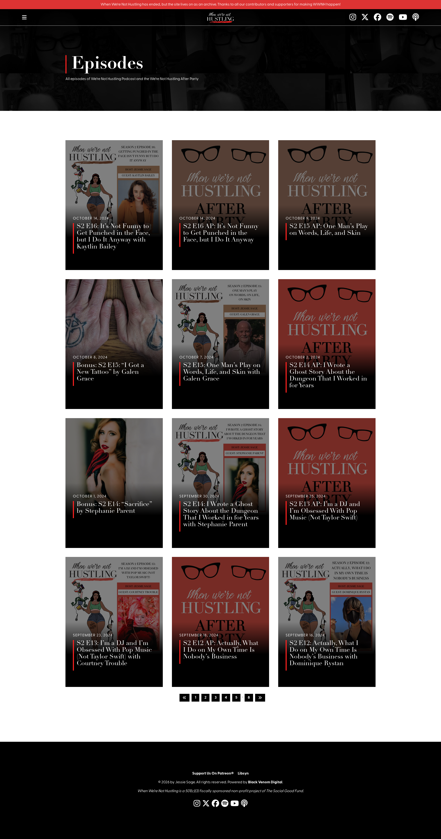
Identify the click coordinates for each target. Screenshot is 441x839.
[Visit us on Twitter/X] (363, 17)
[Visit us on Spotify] (388, 17)
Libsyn (243, 773)
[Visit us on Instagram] (350, 17)
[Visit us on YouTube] (401, 17)
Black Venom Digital (265, 782)
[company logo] (220, 17)
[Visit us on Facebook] (375, 17)
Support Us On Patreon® (213, 773)
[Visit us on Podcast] (413, 17)
